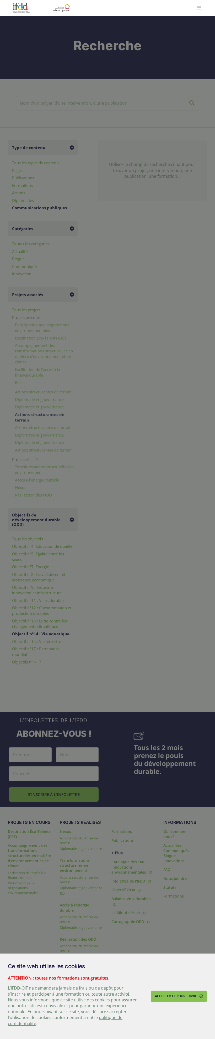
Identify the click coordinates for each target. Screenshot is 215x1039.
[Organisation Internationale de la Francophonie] (74, 8)
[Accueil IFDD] (21, 8)
